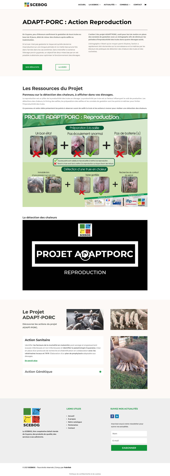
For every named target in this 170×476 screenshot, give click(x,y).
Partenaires (73, 425)
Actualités (109, 5)
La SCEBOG (94, 5)
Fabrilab (67, 467)
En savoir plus (31, 361)
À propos (72, 419)
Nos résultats (32, 67)
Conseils (124, 5)
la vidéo (62, 67)
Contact (138, 5)
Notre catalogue (75, 422)
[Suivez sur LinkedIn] (117, 416)
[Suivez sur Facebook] (112, 416)
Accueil (82, 5)
